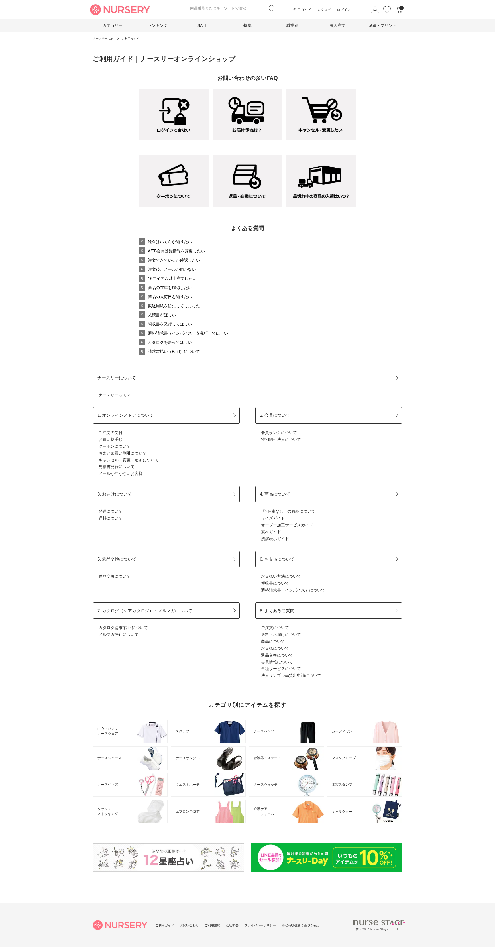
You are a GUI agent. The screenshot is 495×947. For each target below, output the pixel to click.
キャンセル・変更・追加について (129, 460)
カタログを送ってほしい (170, 342)
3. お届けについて (114, 494)
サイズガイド (273, 518)
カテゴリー (113, 25)
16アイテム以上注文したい (172, 278)
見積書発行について (117, 466)
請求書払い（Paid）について (174, 351)
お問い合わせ (189, 925)
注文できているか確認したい (174, 260)
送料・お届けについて (281, 634)
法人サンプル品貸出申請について (291, 675)
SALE (202, 25)
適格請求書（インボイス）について (293, 590)
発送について (111, 511)
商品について (273, 641)
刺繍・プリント (382, 25)
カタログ (324, 10)
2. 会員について (275, 415)
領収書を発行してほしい (170, 324)
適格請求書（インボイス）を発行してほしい (188, 333)
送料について (111, 518)
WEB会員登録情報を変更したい (176, 251)
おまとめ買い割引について (123, 453)
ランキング (158, 25)
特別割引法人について (281, 439)
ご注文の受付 (111, 432)
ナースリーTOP (103, 38)
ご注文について (275, 627)
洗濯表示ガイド (275, 538)
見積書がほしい (162, 315)
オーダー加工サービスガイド (287, 525)
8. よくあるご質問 (277, 610)
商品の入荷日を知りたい (170, 296)
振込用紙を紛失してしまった (174, 306)
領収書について (275, 583)
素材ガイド (271, 531)
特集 (247, 25)
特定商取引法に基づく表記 (300, 925)
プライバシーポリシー (260, 925)
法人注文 (337, 25)
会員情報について (277, 662)
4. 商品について (275, 494)
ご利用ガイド (300, 10)
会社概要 (232, 925)
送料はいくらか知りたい (170, 241)
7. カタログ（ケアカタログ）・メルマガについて (144, 610)
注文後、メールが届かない (172, 269)
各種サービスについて (281, 668)
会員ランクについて (279, 432)
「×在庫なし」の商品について (288, 511)
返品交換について (115, 576)
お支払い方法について (281, 576)
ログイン (344, 10)
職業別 (292, 25)
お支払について (275, 648)
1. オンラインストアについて (125, 415)
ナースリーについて (116, 377)
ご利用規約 (212, 925)
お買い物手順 (111, 439)
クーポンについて (115, 446)
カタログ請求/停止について (123, 627)
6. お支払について (277, 559)
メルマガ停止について (119, 634)
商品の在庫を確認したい (170, 287)
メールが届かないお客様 (121, 473)
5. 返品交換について (116, 559)
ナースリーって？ (115, 395)
